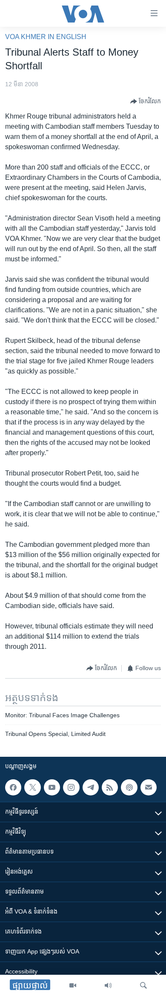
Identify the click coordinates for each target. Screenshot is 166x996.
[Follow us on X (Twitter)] (32, 787)
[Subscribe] (148, 787)
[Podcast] (129, 787)
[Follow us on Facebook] (13, 787)
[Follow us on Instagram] (71, 787)
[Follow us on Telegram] (91, 787)
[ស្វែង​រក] (143, 985)
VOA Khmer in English (45, 36)
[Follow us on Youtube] (52, 787)
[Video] (73, 985)
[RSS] (110, 787)
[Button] (145, 101)
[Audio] (108, 985)
